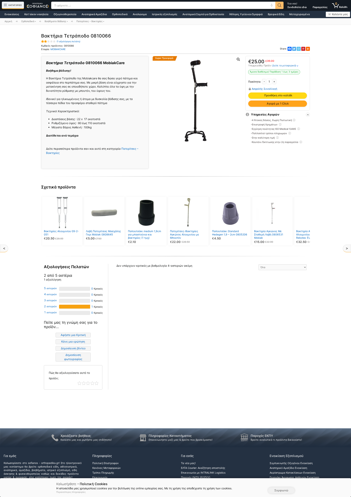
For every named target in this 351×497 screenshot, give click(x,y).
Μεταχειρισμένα (299, 14)
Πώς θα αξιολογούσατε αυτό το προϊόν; (69, 375)
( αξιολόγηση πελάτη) (68, 41)
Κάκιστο (79, 383)
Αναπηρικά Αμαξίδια (94, 14)
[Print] (308, 49)
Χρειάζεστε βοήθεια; (76, 436)
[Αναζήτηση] (279, 5)
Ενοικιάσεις (12, 14)
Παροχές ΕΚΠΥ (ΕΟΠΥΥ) (195, 477)
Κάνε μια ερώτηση (73, 341)
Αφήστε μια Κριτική (73, 335)
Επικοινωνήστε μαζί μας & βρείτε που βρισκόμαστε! (180, 439)
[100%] (74, 307)
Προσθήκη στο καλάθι (278, 95)
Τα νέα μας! (188, 463)
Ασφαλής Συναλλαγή (264, 89)
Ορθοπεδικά (120, 14)
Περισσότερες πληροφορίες (71, 492)
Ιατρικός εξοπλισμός (164, 14)
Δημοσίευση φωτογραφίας (73, 357)
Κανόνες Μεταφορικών (106, 467)
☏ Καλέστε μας (338, 14)
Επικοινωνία (99, 477)
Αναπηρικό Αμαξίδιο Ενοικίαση (288, 467)
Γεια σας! (297, 5)
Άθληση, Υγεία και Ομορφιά (246, 14)
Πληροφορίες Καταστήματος (170, 436)
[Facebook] (290, 49)
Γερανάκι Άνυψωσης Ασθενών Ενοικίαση (294, 477)
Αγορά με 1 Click (278, 103)
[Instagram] (299, 49)
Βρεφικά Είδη (276, 14)
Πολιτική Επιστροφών (105, 463)
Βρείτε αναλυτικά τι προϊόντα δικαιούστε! (276, 439)
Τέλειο (97, 383)
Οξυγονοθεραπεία (65, 14)
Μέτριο (88, 383)
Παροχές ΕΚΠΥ (262, 436)
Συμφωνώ (281, 490)
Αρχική (8, 21)
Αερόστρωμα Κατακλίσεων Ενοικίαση (293, 472)
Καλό (92, 383)
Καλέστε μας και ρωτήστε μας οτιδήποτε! (86, 439)
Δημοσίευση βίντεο (73, 348)
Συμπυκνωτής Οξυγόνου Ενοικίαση (291, 463)
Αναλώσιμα (140, 14)
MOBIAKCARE (58, 49)
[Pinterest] (303, 49)
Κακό (84, 383)
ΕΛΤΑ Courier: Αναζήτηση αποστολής (203, 467)
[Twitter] (294, 49)
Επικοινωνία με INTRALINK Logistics (203, 472)
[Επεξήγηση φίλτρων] (294, 120)
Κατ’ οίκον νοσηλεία (36, 14)
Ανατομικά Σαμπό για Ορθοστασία (203, 14)
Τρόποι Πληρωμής (103, 472)
